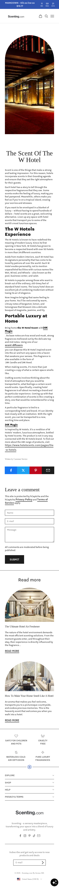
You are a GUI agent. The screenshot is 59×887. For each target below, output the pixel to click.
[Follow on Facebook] (20, 835)
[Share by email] (48, 470)
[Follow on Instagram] (25, 835)
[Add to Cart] (42, 862)
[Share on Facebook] (11, 470)
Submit (14, 559)
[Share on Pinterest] (36, 470)
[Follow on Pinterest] (29, 835)
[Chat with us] (54, 882)
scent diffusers (14, 345)
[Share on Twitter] (23, 470)
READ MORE (12, 651)
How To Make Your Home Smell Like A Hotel (29, 695)
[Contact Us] (38, 835)
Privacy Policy (24, 499)
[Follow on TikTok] (34, 835)
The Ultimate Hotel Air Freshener (22, 626)
